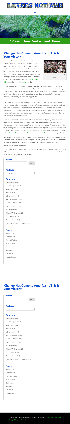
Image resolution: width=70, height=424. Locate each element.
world (34, 82)
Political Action (11, 240)
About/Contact (11, 257)
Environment (10, 182)
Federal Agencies (12, 186)
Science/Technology (13, 213)
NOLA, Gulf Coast (12, 203)
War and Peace (11, 220)
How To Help (10, 243)
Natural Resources (12, 199)
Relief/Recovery (11, 210)
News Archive (10, 237)
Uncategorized (11, 216)
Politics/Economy (12, 206)
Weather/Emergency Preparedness (18, 223)
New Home (10, 233)
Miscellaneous (11, 196)
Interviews (9, 193)
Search (32, 163)
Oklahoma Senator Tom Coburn (38, 133)
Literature (9, 254)
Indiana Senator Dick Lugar (13, 133)
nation (24, 82)
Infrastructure (11, 189)
